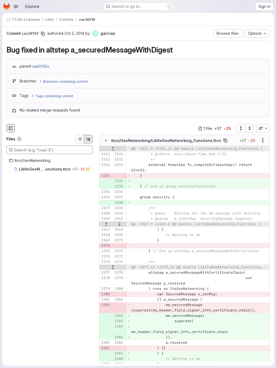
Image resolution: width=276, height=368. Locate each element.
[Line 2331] (105, 154)
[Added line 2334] (118, 181)
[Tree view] (88, 139)
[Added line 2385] (118, 337)
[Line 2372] (118, 251)
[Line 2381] (105, 300)
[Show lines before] (112, 149)
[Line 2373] (118, 256)
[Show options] (263, 140)
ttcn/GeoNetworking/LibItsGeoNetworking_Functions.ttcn (166, 140)
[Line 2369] (118, 229)
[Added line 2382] (118, 316)
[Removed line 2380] (105, 294)
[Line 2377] (105, 273)
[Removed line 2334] (105, 176)
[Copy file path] (225, 140)
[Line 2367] (105, 229)
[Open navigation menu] (16, 6)
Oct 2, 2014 (74, 33)
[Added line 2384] (118, 326)
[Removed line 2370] (105, 246)
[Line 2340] (118, 213)
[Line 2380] (118, 289)
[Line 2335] (105, 192)
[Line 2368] (105, 235)
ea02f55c (41, 66)
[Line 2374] (118, 262)
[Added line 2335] (118, 186)
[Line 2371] (118, 240)
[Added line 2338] (118, 203)
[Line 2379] (118, 278)
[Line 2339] (118, 208)
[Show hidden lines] (112, 267)
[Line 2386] (118, 343)
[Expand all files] (240, 128)
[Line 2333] (105, 165)
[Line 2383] (105, 343)
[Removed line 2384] (105, 348)
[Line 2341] (118, 219)
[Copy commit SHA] (43, 33)
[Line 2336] (118, 192)
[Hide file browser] (10, 128)
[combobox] (263, 128)
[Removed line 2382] (105, 305)
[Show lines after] (119, 224)
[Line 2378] (118, 273)
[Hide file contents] (106, 140)
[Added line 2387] (118, 353)
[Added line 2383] (118, 321)
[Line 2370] (118, 235)
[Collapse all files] (249, 128)
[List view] (79, 139)
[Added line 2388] (118, 359)
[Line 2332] (105, 159)
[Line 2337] (118, 197)
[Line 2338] (105, 213)
